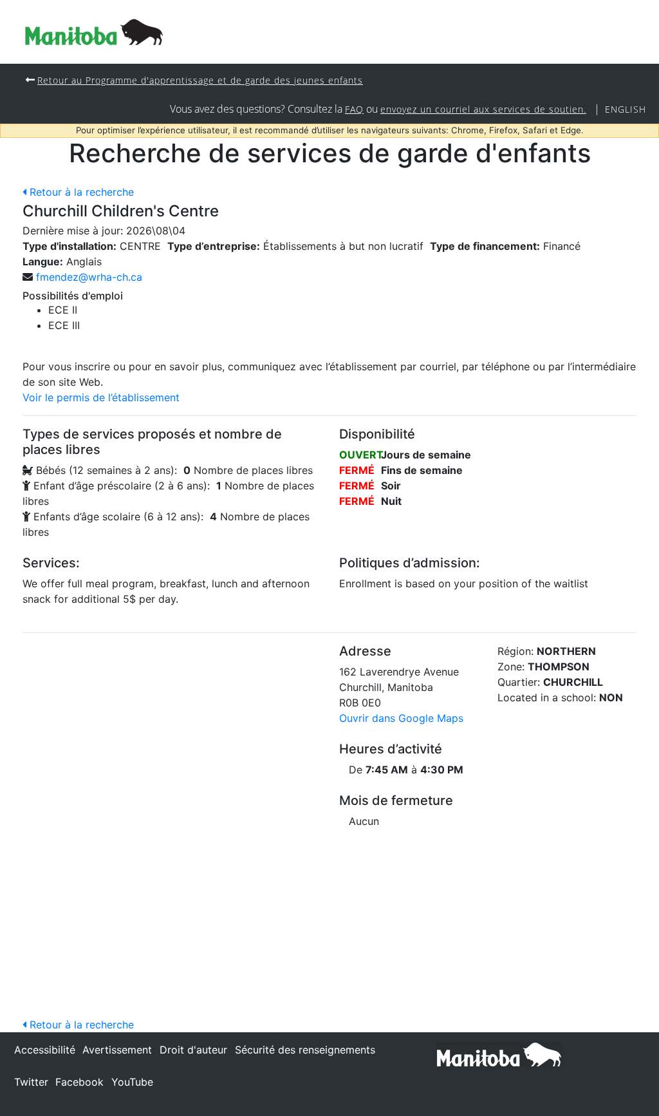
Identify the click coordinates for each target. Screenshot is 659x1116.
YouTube (132, 1081)
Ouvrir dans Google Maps (401, 718)
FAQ (354, 109)
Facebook (79, 1081)
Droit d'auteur (193, 1049)
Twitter (31, 1081)
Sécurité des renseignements (305, 1049)
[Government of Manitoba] (499, 1053)
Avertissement (117, 1049)
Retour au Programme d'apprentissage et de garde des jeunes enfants (200, 80)
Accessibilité (44, 1049)
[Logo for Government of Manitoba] (94, 31)
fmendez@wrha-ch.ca (89, 276)
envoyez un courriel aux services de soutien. (483, 109)
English (625, 109)
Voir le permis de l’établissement (101, 397)
